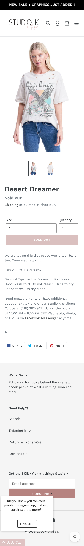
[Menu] (76, 23)
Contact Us (18, 454)
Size (9, 220)
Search (14, 419)
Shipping (11, 205)
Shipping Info (20, 430)
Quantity (65, 220)
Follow (14, 382)
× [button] (51, 494)
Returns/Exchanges (25, 442)
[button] (32, 542)
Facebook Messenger (41, 318)
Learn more (27, 523)
